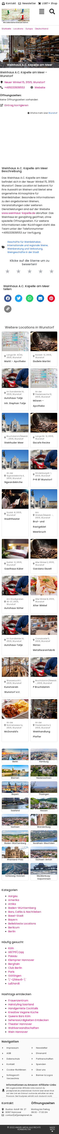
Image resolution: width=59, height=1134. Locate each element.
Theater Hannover (20, 1024)
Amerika (13, 900)
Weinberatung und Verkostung (24, 248)
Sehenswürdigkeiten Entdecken (28, 1020)
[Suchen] (53, 11)
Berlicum (14, 927)
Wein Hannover (18, 1032)
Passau (12, 956)
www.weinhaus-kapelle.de (18, 213)
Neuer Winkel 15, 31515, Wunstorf (24, 82)
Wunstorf (52, 113)
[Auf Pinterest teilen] (51, 298)
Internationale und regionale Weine (27, 245)
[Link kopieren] (7, 309)
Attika (12, 904)
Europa (29, 28)
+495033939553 (14, 87)
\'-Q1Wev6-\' (17, 979)
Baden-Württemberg (22, 908)
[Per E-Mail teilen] (40, 298)
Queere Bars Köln (19, 1016)
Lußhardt (14, 983)
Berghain (14, 964)
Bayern (12, 920)
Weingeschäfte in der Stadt (23, 252)
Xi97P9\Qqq (16, 952)
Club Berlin (15, 968)
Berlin (11, 931)
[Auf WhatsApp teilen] (29, 298)
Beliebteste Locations (22, 923)
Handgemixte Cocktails (23, 1008)
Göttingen (14, 976)
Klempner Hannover (21, 960)
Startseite (6, 28)
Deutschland (41, 28)
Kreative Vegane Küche (23, 1012)
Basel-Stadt (16, 916)
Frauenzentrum (18, 1000)
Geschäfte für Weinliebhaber (24, 242)
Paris (11, 972)
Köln (11, 948)
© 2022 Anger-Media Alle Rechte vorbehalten (24, 1128)
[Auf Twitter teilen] (18, 298)
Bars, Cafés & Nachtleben (24, 912)
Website (40, 87)
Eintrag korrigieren (16, 105)
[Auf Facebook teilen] (7, 298)
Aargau (13, 896)
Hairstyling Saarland (21, 1004)
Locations (18, 28)
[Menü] (43, 11)
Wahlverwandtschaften (23, 1028)
